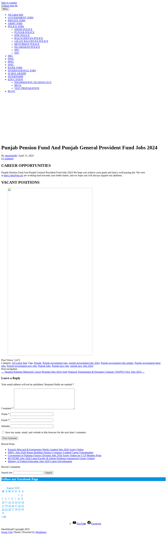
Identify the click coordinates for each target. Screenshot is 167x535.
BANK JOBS (15, 67)
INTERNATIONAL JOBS (22, 70)
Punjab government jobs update (117, 363)
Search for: (7, 472)
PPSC (11, 61)
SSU (16, 53)
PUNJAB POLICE (24, 32)
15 (19, 502)
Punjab (37, 363)
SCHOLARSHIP (17, 73)
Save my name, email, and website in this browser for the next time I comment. (45, 432)
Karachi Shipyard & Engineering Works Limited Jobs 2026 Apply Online (46, 449)
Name (5, 414)
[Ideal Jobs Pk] (9, 5)
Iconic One (7, 532)
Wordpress (40, 532)
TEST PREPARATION (26, 88)
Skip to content (9, 2)
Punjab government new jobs (22, 366)
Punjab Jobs (44, 366)
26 (9, 509)
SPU (16, 50)
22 (19, 505)
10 (3, 502)
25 (6, 509)
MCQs (17, 85)
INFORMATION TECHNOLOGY (33, 82)
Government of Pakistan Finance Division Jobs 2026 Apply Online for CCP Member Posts (54, 455)
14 (16, 502)
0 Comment (7, 158)
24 (3, 509)
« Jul (3, 516)
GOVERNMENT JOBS (20, 17)
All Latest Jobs (15, 14)
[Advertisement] (83, 118)
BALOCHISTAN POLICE (28, 38)
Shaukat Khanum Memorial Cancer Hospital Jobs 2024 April (34, 371)
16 (22, 502)
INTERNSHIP (15, 76)
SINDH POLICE (23, 29)
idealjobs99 (11, 155)
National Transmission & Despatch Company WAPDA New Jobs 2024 (106, 371)
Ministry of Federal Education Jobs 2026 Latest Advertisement (40, 461)
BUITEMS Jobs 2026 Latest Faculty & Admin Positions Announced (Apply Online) (51, 458)
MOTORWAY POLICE (26, 44)
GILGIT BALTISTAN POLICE (31, 41)
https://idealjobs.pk (13, 175)
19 (9, 505)
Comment (7, 408)
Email (5, 420)
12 (9, 502)
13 (13, 502)
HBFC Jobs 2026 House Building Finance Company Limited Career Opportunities (50, 452)
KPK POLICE (22, 35)
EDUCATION (15, 79)
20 (13, 505)
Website (5, 426)
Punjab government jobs (55, 363)
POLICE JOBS (16, 26)
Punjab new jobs (60, 366)
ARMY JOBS (15, 23)
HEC (10, 55)
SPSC (11, 64)
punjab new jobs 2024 (81, 366)
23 (22, 505)
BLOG (11, 91)
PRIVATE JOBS (16, 20)
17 (3, 505)
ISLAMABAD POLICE (27, 47)
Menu (5, 9)
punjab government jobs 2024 (84, 363)
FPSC (11, 58)
